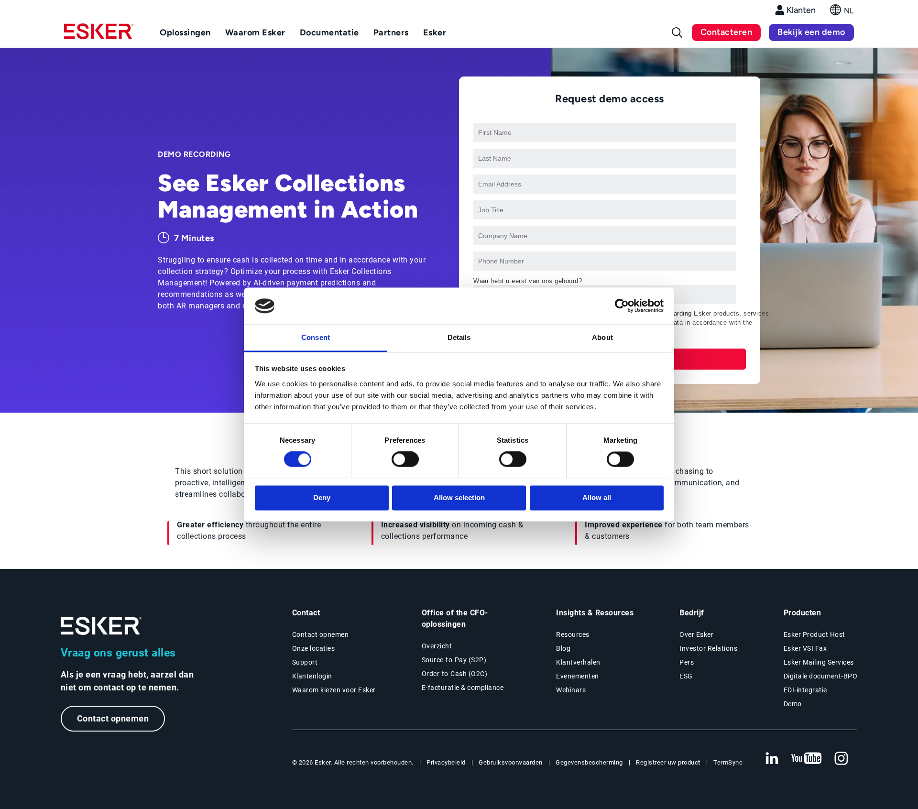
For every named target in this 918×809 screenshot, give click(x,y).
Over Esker (696, 634)
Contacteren (726, 32)
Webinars (571, 690)
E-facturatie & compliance (463, 687)
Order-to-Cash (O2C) (455, 674)
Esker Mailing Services (819, 662)
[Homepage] (98, 35)
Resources (573, 634)
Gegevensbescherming (589, 762)
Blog (563, 648)
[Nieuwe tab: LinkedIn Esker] (772, 759)
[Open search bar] (677, 32)
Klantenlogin (312, 676)
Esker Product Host (814, 634)
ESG (686, 676)
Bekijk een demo (811, 32)
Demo (793, 704)
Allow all (596, 497)
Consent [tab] (315, 337)
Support (305, 662)
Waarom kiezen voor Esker (334, 690)
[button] (842, 12)
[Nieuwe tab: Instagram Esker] (841, 759)
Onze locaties (313, 648)
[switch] (405, 459)
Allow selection (459, 497)
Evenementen (577, 676)
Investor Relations (708, 648)
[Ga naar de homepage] (101, 626)
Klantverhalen (578, 662)
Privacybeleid (446, 762)
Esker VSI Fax (805, 648)
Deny (321, 497)
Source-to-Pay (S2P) (454, 660)
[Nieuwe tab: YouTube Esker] (806, 759)
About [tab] (602, 337)
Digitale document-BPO (821, 676)
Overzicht (437, 646)
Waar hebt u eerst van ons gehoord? (527, 280)
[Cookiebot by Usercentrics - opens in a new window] (622, 306)
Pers (686, 662)
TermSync (728, 762)
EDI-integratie (805, 690)
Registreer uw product (668, 762)
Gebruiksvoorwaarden (511, 762)
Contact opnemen (113, 718)
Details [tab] (459, 337)
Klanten (801, 10)
